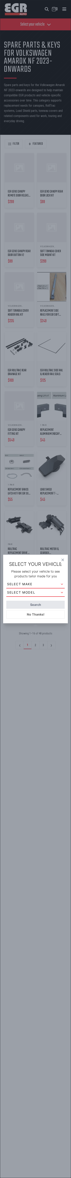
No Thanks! (35, 614)
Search (35, 605)
